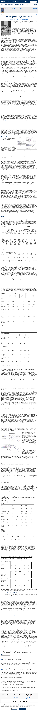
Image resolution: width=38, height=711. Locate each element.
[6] (31, 119)
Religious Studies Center (13, 1)
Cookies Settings (14, 709)
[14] (31, 652)
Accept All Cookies (22, 709)
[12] (20, 604)
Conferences (16, 4)
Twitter (28, 695)
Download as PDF (34, 14)
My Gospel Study (22, 5)
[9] (9, 167)
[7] (5, 120)
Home (2, 4)
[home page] (3, 1)
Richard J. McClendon (25, 19)
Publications (10, 4)
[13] (15, 615)
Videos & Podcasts (27, 5)
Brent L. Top (11, 19)
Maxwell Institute (17, 698)
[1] (1, 656)
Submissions (34, 4)
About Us (6, 5)
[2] (1, 659)
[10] (34, 280)
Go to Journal (35, 8)
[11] (21, 404)
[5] (27, 104)
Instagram (27, 695)
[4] (13, 88)
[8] (19, 120)
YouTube (30, 695)
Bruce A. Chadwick (17, 19)
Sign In (27, 1)
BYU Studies (16, 697)
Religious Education (17, 695)
